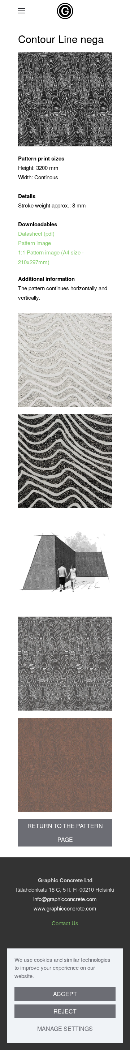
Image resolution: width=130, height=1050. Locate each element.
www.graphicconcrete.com (65, 908)
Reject (65, 1011)
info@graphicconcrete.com (65, 899)
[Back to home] (65, 11)
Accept (65, 994)
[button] (21, 11)
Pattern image (34, 243)
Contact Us (65, 923)
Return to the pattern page (65, 833)
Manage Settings (65, 1028)
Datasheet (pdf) (36, 233)
